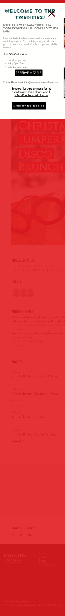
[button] (51, 13)
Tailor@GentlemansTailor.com (31, 95)
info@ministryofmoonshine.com (41, 82)
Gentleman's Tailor (23, 92)
